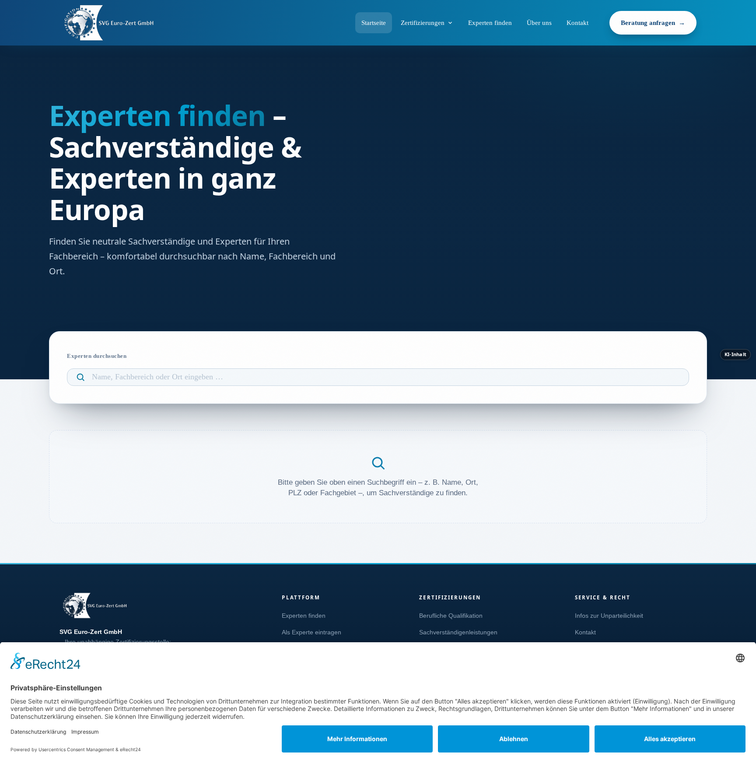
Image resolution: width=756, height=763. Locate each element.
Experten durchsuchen (96, 356)
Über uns (539, 22)
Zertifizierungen (422, 22)
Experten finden (490, 22)
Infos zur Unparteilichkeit (609, 615)
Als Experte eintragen (311, 632)
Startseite (373, 22)
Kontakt (577, 22)
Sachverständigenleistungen (458, 632)
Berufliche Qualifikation (451, 615)
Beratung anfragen (648, 22)
